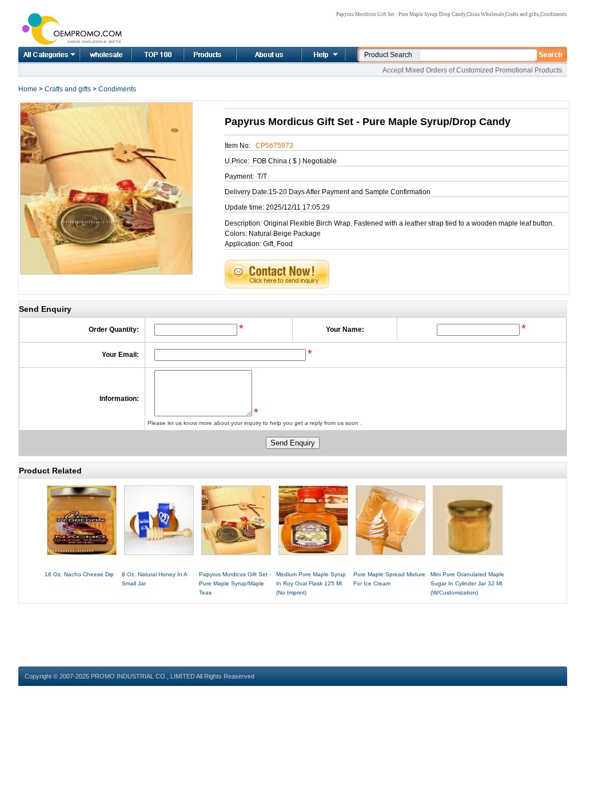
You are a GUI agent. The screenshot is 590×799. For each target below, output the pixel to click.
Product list (196, 54)
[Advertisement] (293, 629)
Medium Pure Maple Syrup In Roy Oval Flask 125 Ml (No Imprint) (311, 583)
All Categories (48, 54)
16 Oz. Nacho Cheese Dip (79, 574)
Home (92, 54)
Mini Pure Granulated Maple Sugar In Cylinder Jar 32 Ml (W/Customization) (467, 583)
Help (322, 54)
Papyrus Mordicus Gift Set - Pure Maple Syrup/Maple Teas (235, 583)
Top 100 (145, 54)
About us (255, 54)
